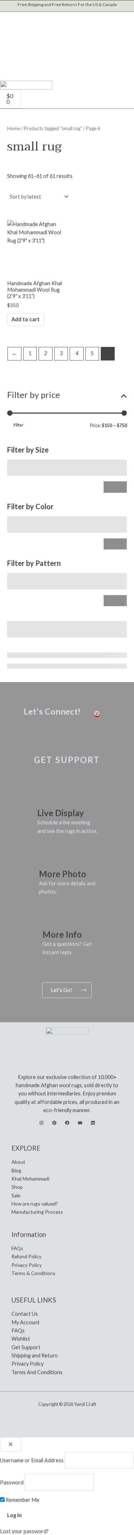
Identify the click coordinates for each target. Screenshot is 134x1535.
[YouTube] (80, 1123)
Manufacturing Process (37, 1212)
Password (12, 1482)
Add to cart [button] (25, 319)
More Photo (62, 874)
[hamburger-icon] (124, 92)
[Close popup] (10, 1444)
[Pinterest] (97, 714)
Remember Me (22, 1500)
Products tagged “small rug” (53, 128)
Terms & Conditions (33, 1273)
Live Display (60, 813)
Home (13, 128)
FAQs (17, 1248)
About (18, 1162)
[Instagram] (41, 1123)
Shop (17, 1187)
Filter (19, 425)
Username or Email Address (32, 1460)
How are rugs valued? (34, 1204)
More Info (62, 934)
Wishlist (20, 1339)
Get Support (25, 1347)
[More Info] (51, 918)
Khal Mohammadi (30, 1179)
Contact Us (24, 1314)
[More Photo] (48, 857)
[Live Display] (46, 797)
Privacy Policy (26, 1265)
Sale (15, 1195)
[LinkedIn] (93, 1123)
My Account (25, 1322)
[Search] (73, 42)
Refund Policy (26, 1256)
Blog (16, 1170)
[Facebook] (67, 1123)
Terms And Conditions (37, 1372)
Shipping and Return (34, 1355)
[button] (10, 15)
